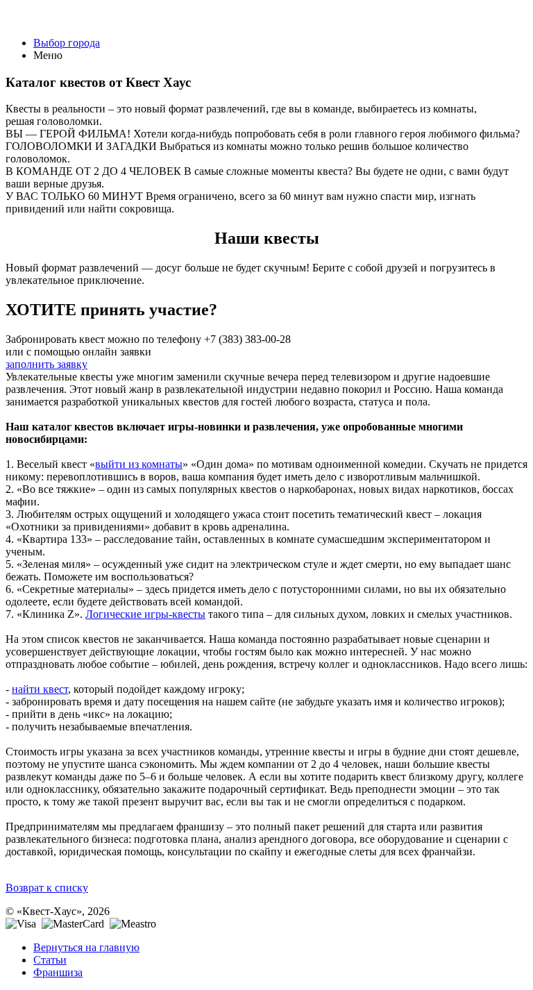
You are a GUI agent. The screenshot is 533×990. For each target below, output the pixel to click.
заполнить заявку (46, 364)
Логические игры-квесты (145, 614)
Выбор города (66, 43)
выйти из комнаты (139, 464)
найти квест (40, 689)
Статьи (50, 960)
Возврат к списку (47, 887)
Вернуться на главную (86, 947)
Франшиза (58, 972)
